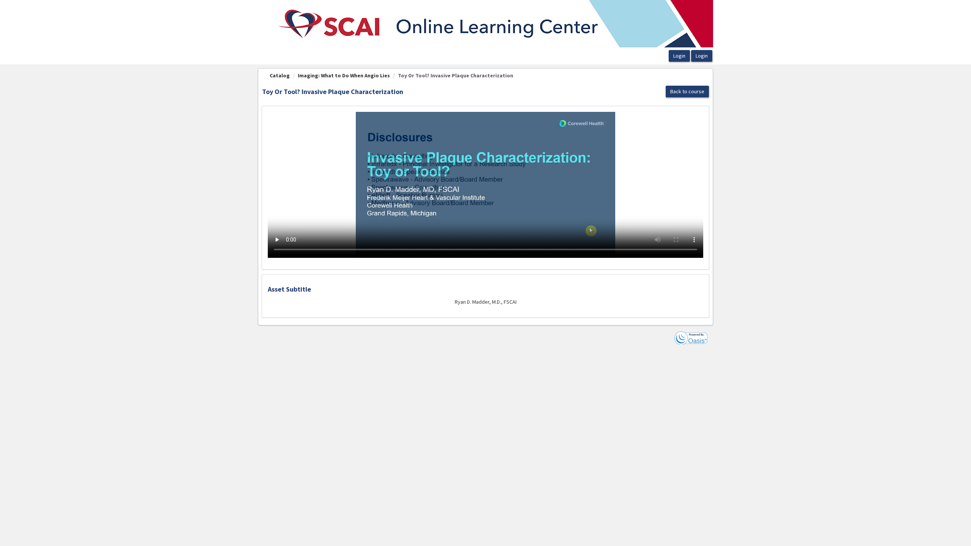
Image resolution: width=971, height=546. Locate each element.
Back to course (687, 91)
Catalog (280, 75)
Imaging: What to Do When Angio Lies (344, 75)
